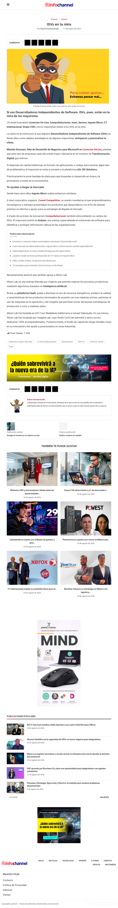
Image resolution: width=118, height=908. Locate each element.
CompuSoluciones (56, 216)
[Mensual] (59, 621)
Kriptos (81, 342)
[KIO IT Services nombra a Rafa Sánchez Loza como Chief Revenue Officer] (15, 729)
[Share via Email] (55, 43)
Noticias (53, 861)
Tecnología (68, 861)
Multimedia (110, 864)
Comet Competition (49, 200)
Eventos (108, 861)
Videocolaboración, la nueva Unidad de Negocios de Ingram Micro (41, 251)
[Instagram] (115, 904)
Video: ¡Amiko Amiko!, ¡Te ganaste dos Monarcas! (34, 261)
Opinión (82, 861)
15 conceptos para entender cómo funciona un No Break (37, 265)
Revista (96, 864)
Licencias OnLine (92, 149)
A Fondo (95, 861)
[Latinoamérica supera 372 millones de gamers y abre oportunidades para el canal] (32, 518)
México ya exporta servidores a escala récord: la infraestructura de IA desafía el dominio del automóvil (68, 755)
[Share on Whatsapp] (48, 43)
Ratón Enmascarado (49, 29)
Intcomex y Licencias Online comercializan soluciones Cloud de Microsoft (44, 241)
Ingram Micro (67, 342)
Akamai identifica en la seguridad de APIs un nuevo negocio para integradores (64, 739)
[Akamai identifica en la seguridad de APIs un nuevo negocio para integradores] (15, 744)
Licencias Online (96, 342)
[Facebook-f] (87, 904)
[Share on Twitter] (34, 43)
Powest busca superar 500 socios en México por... (86, 540)
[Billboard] (59, 355)
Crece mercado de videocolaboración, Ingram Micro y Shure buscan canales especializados (52, 246)
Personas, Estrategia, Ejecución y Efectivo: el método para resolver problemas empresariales (63, 784)
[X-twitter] (93, 904)
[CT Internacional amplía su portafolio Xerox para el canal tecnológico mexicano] (32, 568)
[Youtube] (104, 904)
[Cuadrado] (59, 808)
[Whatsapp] (109, 904)
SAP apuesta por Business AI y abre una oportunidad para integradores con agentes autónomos (66, 770)
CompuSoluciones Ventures (20, 342)
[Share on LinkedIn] (41, 43)
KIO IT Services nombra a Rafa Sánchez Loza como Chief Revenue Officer (61, 725)
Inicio (41, 861)
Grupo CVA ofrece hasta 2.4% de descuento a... (85, 490)
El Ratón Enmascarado (47, 342)
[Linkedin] (98, 904)
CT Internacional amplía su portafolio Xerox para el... (32, 589)
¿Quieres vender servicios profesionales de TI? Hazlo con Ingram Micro (43, 256)
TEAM (11, 347)
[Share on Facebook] (27, 43)
